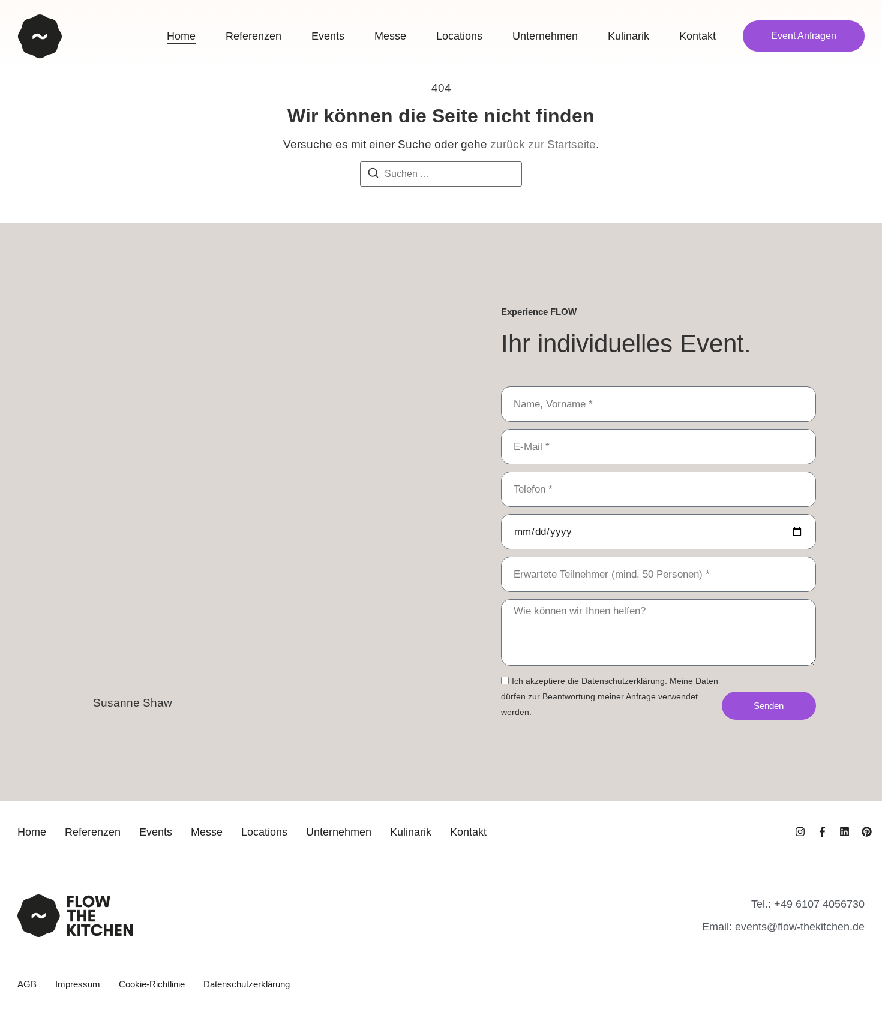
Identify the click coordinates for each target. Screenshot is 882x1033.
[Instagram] (800, 832)
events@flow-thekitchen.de (800, 927)
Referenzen (93, 832)
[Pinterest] (867, 832)
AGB (27, 984)
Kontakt (468, 832)
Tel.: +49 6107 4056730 (808, 904)
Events (155, 832)
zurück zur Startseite (543, 144)
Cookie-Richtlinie (152, 984)
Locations (264, 832)
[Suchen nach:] (441, 174)
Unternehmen (338, 832)
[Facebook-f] (822, 832)
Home (31, 832)
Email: (718, 927)
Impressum (77, 984)
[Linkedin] (844, 832)
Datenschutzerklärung (246, 984)
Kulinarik (410, 832)
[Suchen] (373, 175)
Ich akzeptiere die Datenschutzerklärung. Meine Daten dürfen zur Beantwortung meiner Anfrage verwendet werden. (609, 696)
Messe (207, 832)
